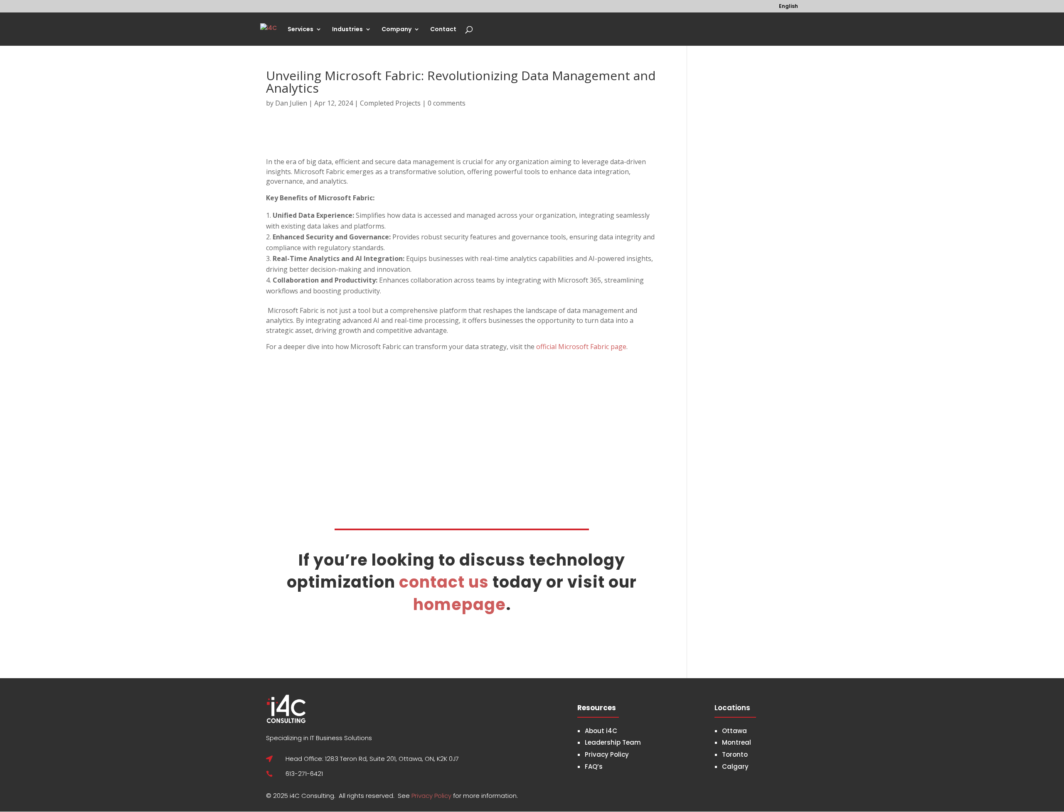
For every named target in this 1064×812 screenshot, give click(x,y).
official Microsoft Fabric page (581, 346)
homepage (459, 604)
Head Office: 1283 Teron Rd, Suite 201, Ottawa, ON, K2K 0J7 (372, 758)
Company (396, 29)
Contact (443, 29)
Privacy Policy (432, 795)
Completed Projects (390, 103)
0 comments (447, 103)
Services (300, 29)
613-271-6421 (304, 773)
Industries (347, 29)
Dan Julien (291, 103)
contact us (444, 582)
